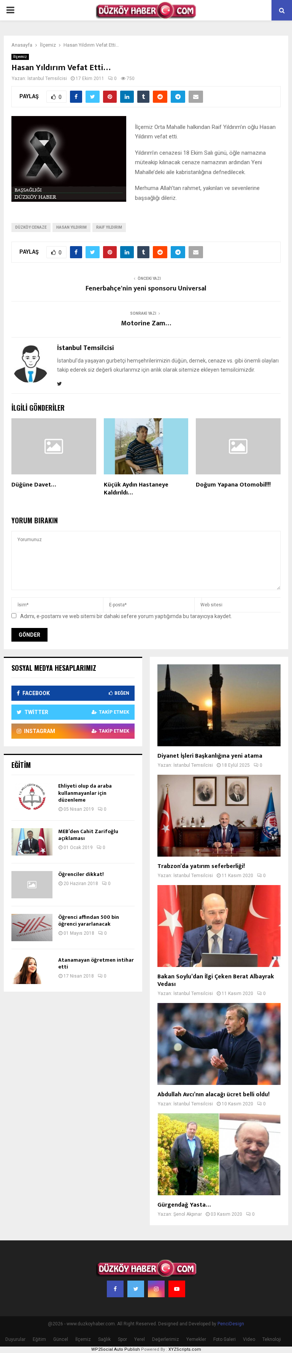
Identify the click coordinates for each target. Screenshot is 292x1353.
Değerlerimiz (165, 1339)
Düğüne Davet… (33, 485)
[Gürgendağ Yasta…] (219, 1154)
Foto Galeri (224, 1339)
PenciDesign (230, 1323)
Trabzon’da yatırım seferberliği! (201, 866)
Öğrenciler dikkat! (81, 874)
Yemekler (196, 1339)
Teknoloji (271, 1339)
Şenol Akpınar (187, 1214)
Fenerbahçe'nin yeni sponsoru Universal (146, 288)
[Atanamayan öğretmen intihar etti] (31, 970)
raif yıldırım (109, 227)
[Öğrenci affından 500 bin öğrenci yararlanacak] (31, 927)
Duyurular (15, 1339)
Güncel (60, 1339)
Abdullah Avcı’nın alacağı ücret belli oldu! (213, 1094)
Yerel (139, 1339)
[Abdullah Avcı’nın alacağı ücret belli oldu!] (219, 1044)
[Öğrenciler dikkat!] (31, 884)
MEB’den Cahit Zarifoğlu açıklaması (88, 835)
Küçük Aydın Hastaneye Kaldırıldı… (136, 489)
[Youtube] (176, 1289)
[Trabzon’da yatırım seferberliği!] (219, 816)
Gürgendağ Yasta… (184, 1205)
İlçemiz (20, 57)
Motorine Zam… (146, 323)
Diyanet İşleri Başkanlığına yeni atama (209, 756)
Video (249, 1339)
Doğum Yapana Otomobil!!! (233, 485)
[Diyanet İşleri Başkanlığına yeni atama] (219, 705)
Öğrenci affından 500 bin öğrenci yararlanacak (88, 920)
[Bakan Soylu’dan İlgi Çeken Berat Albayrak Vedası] (219, 926)
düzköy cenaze (31, 227)
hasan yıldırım (71, 227)
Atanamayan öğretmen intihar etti (96, 963)
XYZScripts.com (184, 1349)
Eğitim (39, 1339)
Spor (122, 1339)
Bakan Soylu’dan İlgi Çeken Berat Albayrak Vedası (215, 980)
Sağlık (104, 1339)
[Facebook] (115, 1289)
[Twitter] (135, 1289)
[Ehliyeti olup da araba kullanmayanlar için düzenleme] (31, 796)
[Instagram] (156, 1289)
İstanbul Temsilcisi (47, 78)
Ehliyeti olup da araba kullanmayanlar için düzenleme (85, 793)
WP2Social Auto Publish (115, 1349)
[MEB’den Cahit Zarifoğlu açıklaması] (31, 841)
